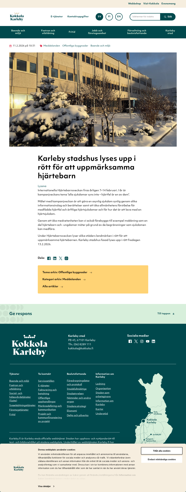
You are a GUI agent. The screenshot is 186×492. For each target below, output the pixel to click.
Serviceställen (46, 381)
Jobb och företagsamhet (97, 32)
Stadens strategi (76, 406)
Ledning (100, 384)
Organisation (103, 389)
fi (110, 18)
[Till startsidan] (17, 17)
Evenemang (168, 4)
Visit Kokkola (151, 4)
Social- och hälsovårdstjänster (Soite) (20, 397)
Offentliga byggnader (75, 46)
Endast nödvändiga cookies (162, 459)
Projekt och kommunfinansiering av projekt (50, 418)
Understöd (102, 414)
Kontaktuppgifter (78, 17)
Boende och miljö (18, 32)
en (120, 18)
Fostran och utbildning (48, 32)
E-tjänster (57, 17)
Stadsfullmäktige (77, 389)
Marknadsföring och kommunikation (50, 408)
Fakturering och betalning (47, 392)
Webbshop (134, 4)
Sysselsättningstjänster (22, 405)
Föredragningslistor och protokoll (78, 383)
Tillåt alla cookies (161, 451)
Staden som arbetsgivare (103, 395)
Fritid (72, 32)
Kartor (99, 409)
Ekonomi (72, 411)
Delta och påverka (77, 415)
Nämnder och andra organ (79, 400)
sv (100, 18)
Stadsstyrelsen (75, 394)
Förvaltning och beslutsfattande (137, 32)
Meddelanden (51, 46)
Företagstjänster (19, 410)
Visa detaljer (44, 486)
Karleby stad (170, 32)
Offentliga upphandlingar (47, 400)
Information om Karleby (104, 403)
